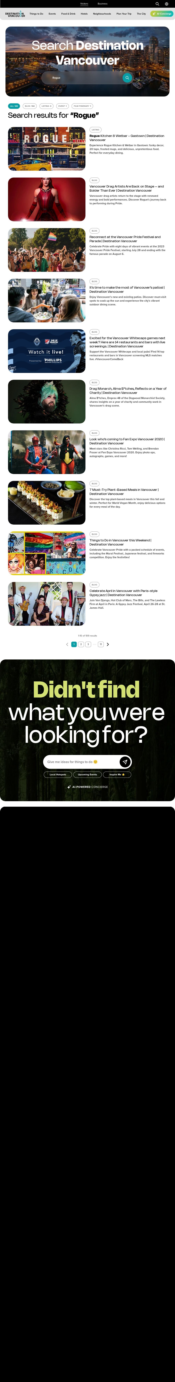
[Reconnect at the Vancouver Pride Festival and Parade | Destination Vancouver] (46, 250)
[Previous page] (67, 644)
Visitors (84, 4)
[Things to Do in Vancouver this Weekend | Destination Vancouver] (46, 553)
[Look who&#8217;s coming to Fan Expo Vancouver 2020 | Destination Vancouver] (46, 452)
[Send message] (125, 761)
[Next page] (108, 644)
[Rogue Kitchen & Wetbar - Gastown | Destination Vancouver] (46, 149)
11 (101, 644)
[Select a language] (167, 4)
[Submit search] (157, 4)
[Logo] (15, 14)
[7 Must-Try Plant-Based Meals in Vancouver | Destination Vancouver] (46, 503)
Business (102, 4)
